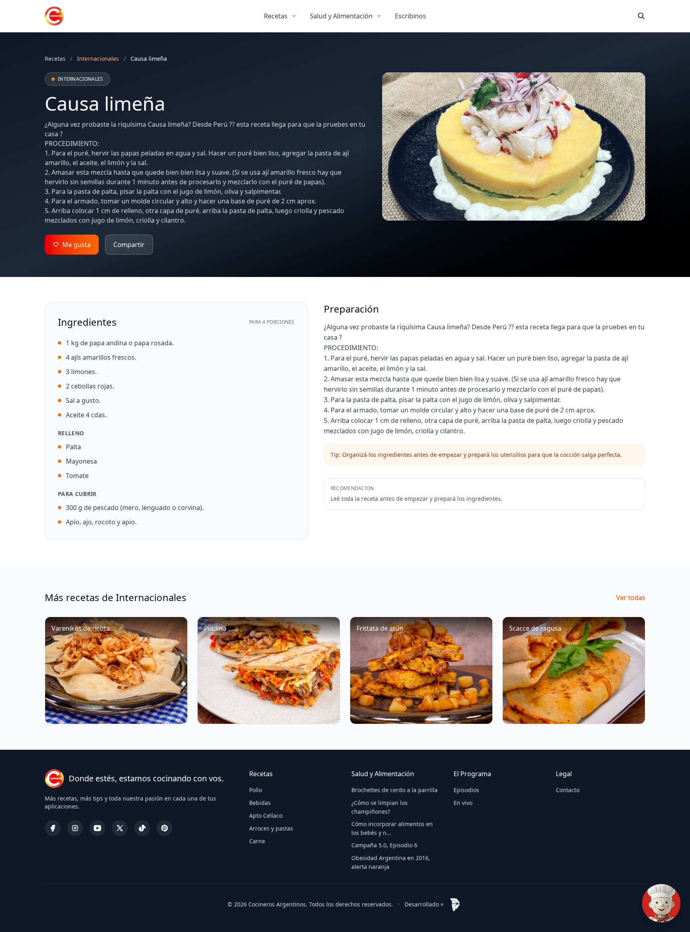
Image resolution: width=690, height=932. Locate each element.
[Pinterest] (164, 828)
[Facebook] (53, 828)
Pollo (255, 790)
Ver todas (630, 597)
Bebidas (260, 803)
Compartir (129, 244)
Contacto (567, 790)
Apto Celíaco (265, 815)
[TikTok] (142, 828)
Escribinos (410, 16)
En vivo (463, 803)
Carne (257, 841)
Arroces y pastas (271, 828)
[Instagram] (75, 828)
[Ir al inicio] (54, 16)
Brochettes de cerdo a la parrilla (394, 790)
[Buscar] (641, 16)
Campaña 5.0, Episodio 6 (384, 845)
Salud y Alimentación (341, 16)
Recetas (276, 16)
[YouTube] (97, 828)
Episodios (466, 790)
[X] (120, 828)
